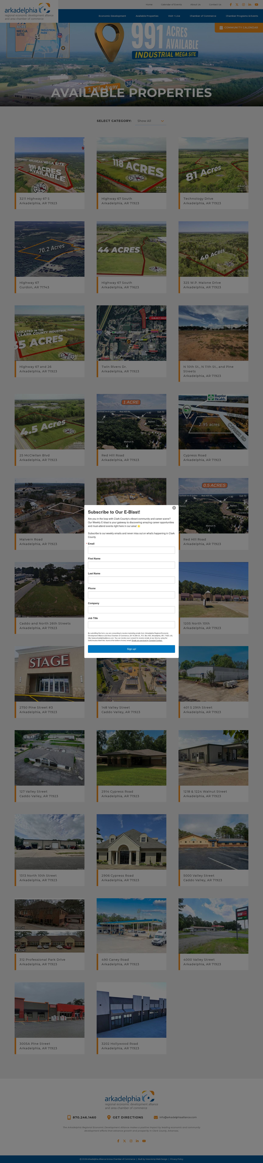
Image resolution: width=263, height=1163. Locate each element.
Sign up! (131, 649)
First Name (94, 558)
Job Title (93, 618)
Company (93, 603)
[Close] (176, 508)
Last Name (94, 573)
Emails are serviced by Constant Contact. (147, 640)
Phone (92, 588)
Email (91, 543)
